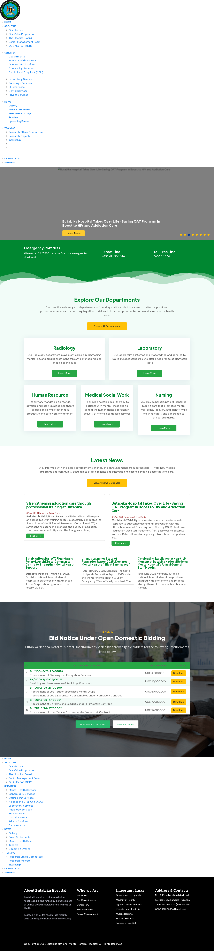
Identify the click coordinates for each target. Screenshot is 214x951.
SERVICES (10, 52)
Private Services (18, 95)
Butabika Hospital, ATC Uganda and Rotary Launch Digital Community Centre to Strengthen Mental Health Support (50, 563)
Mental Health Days (20, 113)
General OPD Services (22, 64)
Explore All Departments (107, 326)
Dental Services (18, 91)
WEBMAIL (9, 162)
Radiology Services (20, 83)
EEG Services (17, 87)
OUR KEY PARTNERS (20, 46)
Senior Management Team (24, 42)
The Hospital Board (20, 38)
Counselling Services (21, 68)
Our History (16, 30)
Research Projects (20, 136)
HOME (8, 22)
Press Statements (19, 109)
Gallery (13, 105)
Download (178, 673)
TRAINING (9, 128)
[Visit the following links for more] (28, 925)
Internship (15, 140)
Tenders (13, 117)
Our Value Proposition (22, 34)
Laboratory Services (21, 79)
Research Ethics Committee (26, 132)
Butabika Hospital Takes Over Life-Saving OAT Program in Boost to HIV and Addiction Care (148, 507)
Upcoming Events (19, 121)
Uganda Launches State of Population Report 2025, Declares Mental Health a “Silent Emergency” (106, 561)
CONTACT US (12, 158)
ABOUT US (10, 26)
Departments (17, 56)
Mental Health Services (23, 60)
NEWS (7, 101)
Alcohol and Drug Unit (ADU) (26, 72)
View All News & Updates (107, 482)
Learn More (15, 233)
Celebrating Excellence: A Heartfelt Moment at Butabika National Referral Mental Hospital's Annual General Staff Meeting (163, 563)
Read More (35, 536)
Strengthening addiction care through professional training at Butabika (58, 505)
